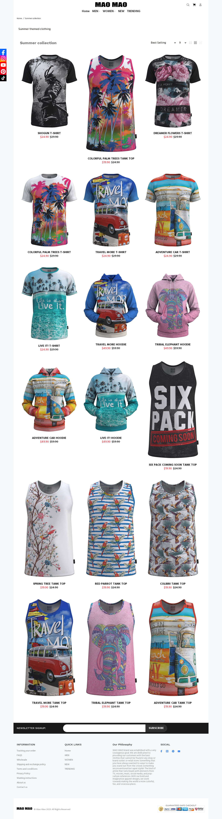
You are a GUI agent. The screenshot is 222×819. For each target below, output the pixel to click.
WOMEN (69, 760)
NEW (67, 764)
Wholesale (22, 760)
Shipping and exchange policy (31, 764)
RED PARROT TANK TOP (111, 584)
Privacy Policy (23, 773)
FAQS (19, 755)
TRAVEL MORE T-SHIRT (110, 252)
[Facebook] (3, 52)
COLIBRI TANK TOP (172, 584)
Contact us (22, 787)
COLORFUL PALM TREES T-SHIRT (49, 252)
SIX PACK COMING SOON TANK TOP (173, 465)
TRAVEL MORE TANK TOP (49, 703)
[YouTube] (3, 65)
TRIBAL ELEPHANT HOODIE (173, 344)
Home (19, 18)
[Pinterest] (3, 71)
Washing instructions (27, 778)
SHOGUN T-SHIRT (49, 133)
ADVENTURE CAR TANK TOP (173, 703)
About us (21, 783)
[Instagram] (3, 58)
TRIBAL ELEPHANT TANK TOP (111, 703)
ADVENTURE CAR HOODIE (49, 438)
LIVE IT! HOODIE (111, 438)
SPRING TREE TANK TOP (49, 584)
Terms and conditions (27, 769)
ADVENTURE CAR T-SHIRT (173, 252)
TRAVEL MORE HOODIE (111, 344)
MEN (67, 755)
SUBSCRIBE (156, 728)
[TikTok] (3, 78)
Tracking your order (26, 751)
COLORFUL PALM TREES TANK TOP (111, 158)
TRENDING (70, 769)
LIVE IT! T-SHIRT (49, 346)
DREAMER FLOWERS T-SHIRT (173, 133)
